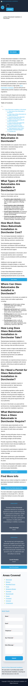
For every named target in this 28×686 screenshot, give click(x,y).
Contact (10, 9)
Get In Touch (14, 471)
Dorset (8, 596)
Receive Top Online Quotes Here (14, 488)
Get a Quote (13, 52)
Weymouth (9, 579)
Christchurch (9, 603)
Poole (7, 586)
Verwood (8, 601)
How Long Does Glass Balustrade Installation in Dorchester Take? (15, 123)
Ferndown (9, 598)
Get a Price (14, 279)
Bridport (8, 582)
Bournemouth (9, 594)
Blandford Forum (10, 584)
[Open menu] (2, 7)
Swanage (8, 591)
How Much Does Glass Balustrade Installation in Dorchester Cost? (16, 117)
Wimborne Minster (11, 589)
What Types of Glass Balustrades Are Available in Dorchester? (16, 114)
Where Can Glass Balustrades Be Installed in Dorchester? (15, 120)
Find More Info (12, 131)
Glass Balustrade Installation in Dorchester (15, 109)
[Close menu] (8, 6)
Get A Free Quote (14, 567)
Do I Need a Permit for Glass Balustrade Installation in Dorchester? (15, 126)
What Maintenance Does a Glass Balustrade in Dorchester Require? (15, 129)
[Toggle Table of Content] (2, 106)
